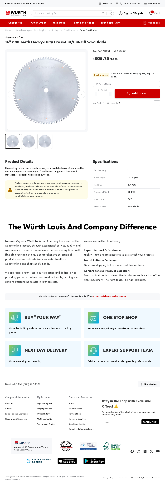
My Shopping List (44, 419)
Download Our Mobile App (81, 429)
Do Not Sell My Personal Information (145, 478)
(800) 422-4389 (31, 384)
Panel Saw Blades (88, 30)
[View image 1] (46, 90)
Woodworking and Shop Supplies (31, 30)
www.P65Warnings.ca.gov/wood (29, 196)
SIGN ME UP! (150, 422)
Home (8, 30)
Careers (8, 409)
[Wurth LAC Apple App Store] (67, 461)
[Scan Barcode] (110, 13)
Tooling (55, 30)
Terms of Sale (75, 414)
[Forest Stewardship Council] (112, 446)
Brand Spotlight (110, 23)
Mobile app (154, 23)
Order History (43, 414)
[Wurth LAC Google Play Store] (94, 461)
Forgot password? (45, 409)
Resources (59, 23)
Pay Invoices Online (46, 424)
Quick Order (38, 23)
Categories (15, 23)
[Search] (103, 13)
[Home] (16, 13)
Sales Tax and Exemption (17, 414)
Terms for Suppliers (77, 419)
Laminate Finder (84, 23)
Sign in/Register (44, 403)
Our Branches (75, 409)
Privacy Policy (107, 478)
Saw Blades (69, 30)
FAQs (71, 403)
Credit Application (77, 424)
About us (9, 403)
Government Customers (16, 419)
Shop (14, 37)
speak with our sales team (109, 296)
